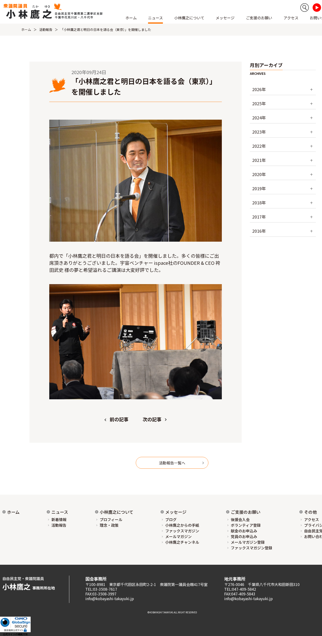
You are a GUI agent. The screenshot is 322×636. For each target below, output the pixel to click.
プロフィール (111, 519)
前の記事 (119, 419)
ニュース (59, 512)
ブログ (171, 519)
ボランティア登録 (246, 525)
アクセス (291, 18)
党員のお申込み (244, 536)
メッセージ (175, 512)
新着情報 (58, 519)
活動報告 (45, 29)
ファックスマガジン (182, 531)
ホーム (131, 18)
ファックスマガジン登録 (251, 548)
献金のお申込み (244, 531)
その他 (310, 512)
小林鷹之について (116, 512)
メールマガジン (178, 536)
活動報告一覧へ (172, 463)
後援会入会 (240, 519)
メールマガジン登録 (248, 542)
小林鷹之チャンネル (182, 542)
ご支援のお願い (259, 18)
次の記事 (152, 419)
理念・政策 (109, 525)
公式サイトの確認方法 (15, 634)
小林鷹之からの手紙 (182, 525)
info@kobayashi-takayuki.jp (109, 598)
